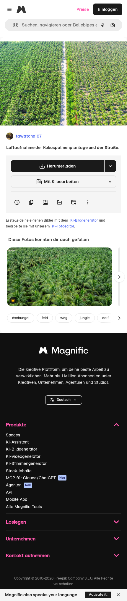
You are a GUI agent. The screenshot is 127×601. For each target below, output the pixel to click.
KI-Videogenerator (23, 456)
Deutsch (64, 399)
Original (38, 50)
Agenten (18, 485)
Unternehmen (20, 538)
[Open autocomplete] (13, 25)
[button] (63, 400)
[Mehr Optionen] (88, 202)
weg (63, 318)
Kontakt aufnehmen (28, 555)
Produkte (16, 424)
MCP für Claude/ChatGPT (35, 478)
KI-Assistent (17, 442)
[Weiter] (119, 276)
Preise (82, 9)
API (9, 492)
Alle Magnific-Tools (24, 506)
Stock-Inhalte (19, 470)
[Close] (118, 594)
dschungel (20, 318)
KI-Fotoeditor (63, 226)
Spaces (13, 435)
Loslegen (16, 522)
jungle (85, 318)
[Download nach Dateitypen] (110, 166)
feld (45, 318)
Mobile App (16, 499)
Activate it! (98, 594)
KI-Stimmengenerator (26, 463)
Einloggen (108, 9)
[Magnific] (63, 351)
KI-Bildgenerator (84, 220)
